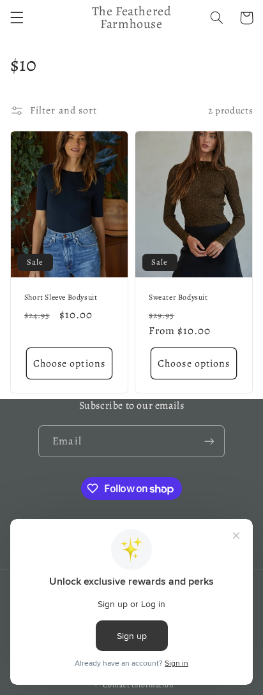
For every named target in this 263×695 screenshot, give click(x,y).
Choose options (69, 363)
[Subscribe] (208, 441)
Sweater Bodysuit (178, 297)
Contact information (138, 685)
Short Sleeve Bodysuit (61, 297)
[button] (16, 18)
